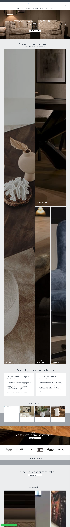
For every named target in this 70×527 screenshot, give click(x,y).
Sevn (45, 389)
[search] (60, 4)
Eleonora (42, 389)
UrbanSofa (50, 388)
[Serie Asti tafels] (11, 411)
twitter (45, 391)
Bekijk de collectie (35, 29)
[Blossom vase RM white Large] (42, 411)
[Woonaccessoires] (50, 127)
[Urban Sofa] (42, 285)
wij (20, 390)
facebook (60, 389)
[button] (35, 438)
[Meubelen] (19, 206)
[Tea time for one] (58, 411)
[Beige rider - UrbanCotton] (27, 411)
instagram (40, 391)
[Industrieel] (58, 285)
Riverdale (50, 387)
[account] (62, 4)
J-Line (54, 388)
